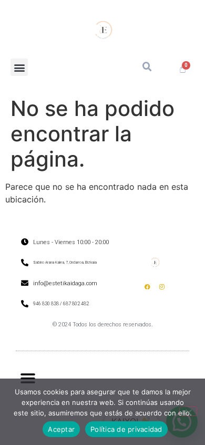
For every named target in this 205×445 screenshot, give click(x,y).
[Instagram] (162, 287)
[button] (19, 67)
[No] (188, 411)
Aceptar (61, 429)
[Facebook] (147, 287)
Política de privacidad (126, 429)
